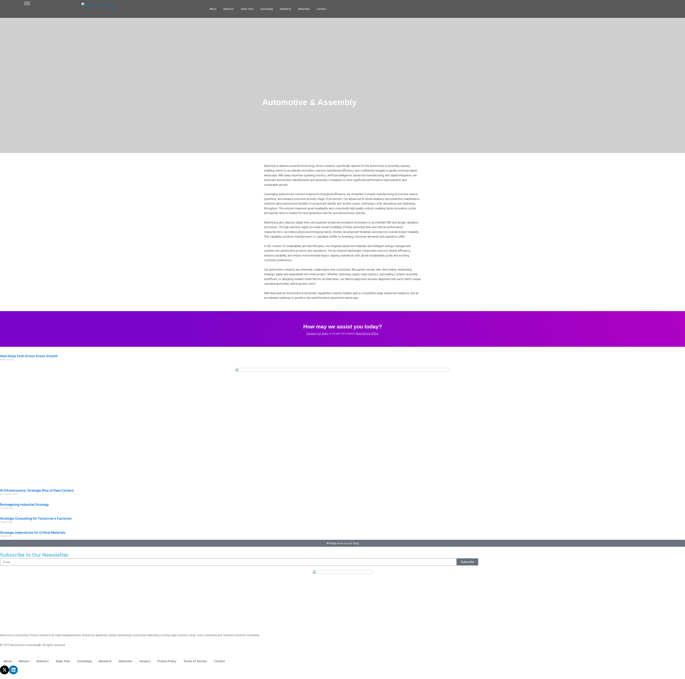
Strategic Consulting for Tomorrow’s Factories (36, 518)
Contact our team (317, 333)
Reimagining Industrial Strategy (24, 504)
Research (285, 8)
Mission (24, 661)
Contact (321, 8)
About (212, 8)
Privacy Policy (166, 661)
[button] (27, 4)
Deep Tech (247, 8)
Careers (144, 661)
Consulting (266, 8)
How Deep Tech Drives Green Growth (29, 356)
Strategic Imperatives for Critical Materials (32, 532)
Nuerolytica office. (367, 333)
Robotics (229, 8)
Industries (304, 8)
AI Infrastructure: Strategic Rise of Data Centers (37, 490)
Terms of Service (195, 661)
